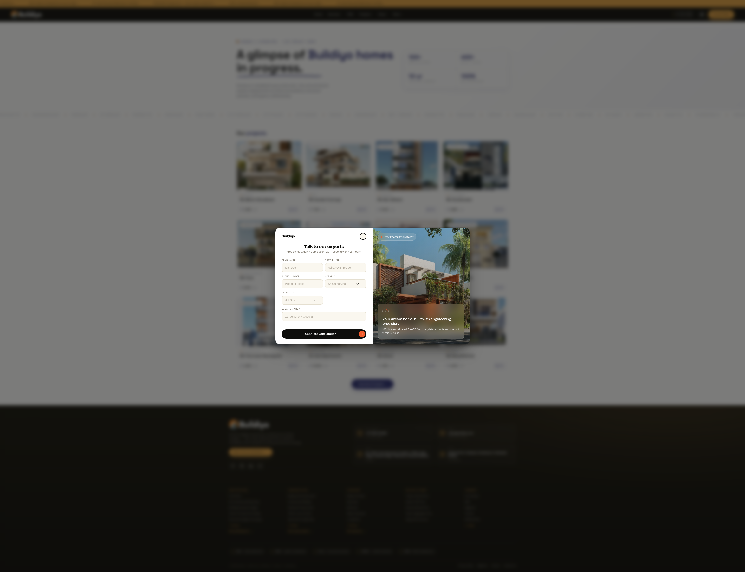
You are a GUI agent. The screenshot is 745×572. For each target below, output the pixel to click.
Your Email (332, 260)
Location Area (291, 308)
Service (330, 276)
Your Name (288, 260)
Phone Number (291, 276)
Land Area (288, 292)
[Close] (363, 236)
